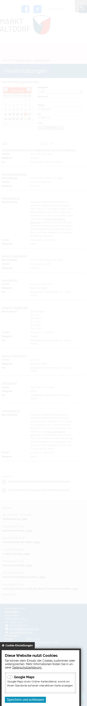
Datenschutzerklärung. (27, 667)
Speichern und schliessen (25, 699)
